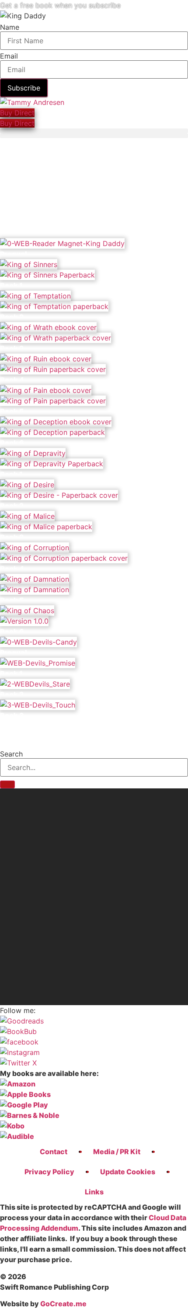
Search (11, 753)
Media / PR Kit (116, 1151)
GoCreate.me (63, 1303)
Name (9, 27)
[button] (94, 130)
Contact (53, 1151)
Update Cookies (127, 1171)
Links (94, 1191)
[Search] (7, 784)
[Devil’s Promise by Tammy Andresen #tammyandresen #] (94, 860)
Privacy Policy (49, 1171)
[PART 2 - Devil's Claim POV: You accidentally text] (94, 907)
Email (9, 55)
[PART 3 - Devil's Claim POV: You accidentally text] (94, 820)
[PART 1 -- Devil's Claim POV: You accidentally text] (94, 969)
